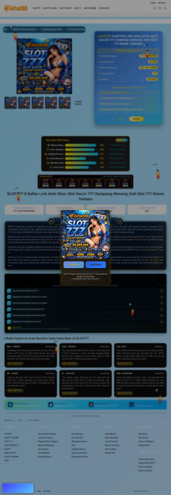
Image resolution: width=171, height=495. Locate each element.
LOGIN (74, 264)
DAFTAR (96, 264)
